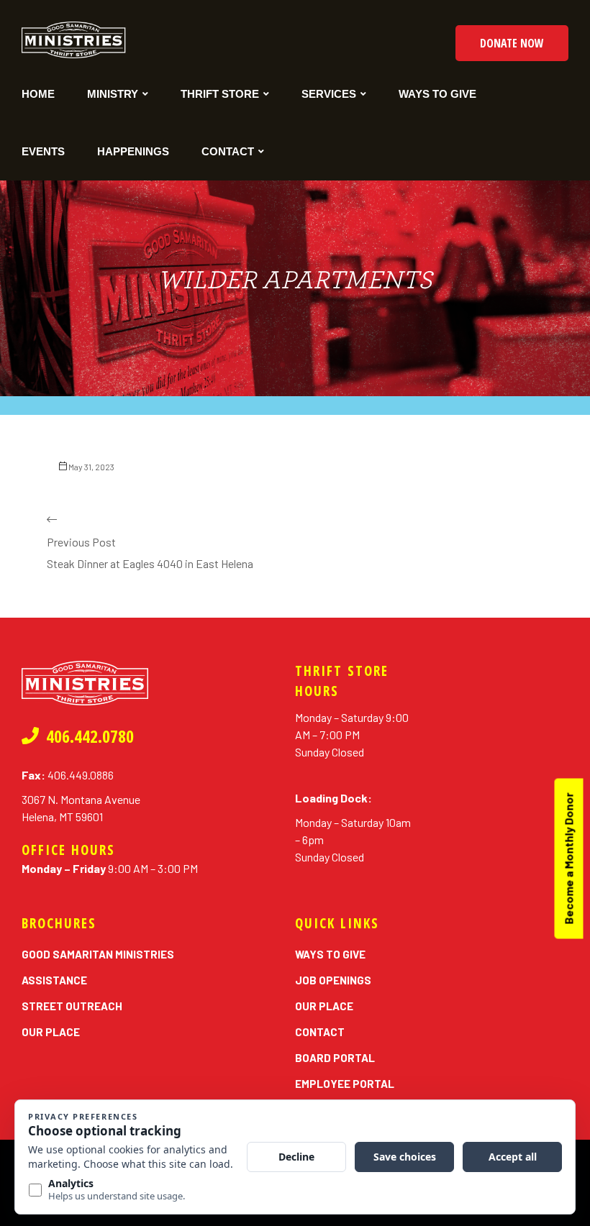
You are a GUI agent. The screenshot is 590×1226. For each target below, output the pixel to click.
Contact (227, 151)
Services (328, 94)
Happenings (133, 151)
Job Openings (333, 980)
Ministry (112, 94)
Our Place (51, 1031)
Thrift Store (220, 94)
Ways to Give (437, 94)
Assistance (54, 980)
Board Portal (335, 1057)
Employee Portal (344, 1083)
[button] (511, 43)
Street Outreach (72, 1005)
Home (38, 94)
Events (43, 151)
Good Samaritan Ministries (98, 954)
